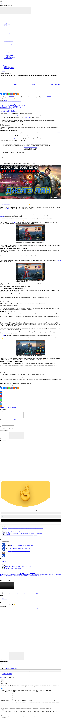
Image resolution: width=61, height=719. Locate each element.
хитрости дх (19, 575)
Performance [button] (3, 706)
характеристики (16, 575)
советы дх (6, 575)
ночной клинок (17, 574)
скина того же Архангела (12, 222)
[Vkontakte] (4, 94)
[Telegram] (12, 94)
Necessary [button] (2, 687)
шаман (25, 575)
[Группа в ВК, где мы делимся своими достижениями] (9, 456)
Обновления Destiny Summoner (9, 67)
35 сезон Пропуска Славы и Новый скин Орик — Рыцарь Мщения (32, 528)
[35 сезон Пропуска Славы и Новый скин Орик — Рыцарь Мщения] (11, 528)
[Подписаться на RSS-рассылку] (9, 478)
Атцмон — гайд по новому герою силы (15, 564)
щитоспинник (27, 575)
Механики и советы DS (9, 43)
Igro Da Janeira (2, 3)
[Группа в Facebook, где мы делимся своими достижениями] (9, 463)
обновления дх (30, 574)
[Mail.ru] (16, 94)
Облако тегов (4, 561)
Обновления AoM (7, 66)
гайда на (40, 201)
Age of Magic (6, 22)
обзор (20, 574)
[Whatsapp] (9, 94)
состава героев (28, 142)
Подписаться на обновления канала (7, 428)
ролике (4, 335)
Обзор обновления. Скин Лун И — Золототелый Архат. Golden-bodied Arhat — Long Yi (30, 533)
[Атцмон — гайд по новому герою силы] (5, 564)
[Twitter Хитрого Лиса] (9, 471)
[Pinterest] (7, 94)
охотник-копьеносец (49, 574)
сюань (7, 407)
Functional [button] (2, 704)
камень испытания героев (40, 573)
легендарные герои (3, 574)
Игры (3, 598)
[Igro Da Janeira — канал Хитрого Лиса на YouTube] (9, 619)
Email (1, 423)
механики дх (11, 574)
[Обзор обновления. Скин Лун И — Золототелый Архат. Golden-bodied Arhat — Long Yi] (9, 533)
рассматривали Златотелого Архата (6, 366)
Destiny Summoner (7, 23)
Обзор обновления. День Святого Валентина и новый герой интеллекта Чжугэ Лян (26, 531)
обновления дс (24, 574)
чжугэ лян (9, 407)
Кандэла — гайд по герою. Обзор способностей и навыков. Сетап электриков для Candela (22, 535)
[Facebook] (1, 94)
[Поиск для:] (4, 438)
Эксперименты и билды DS (10, 44)
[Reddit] (14, 94)
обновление (49, 96)
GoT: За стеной (6, 25)
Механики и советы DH (10, 55)
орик (46, 574)
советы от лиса (10, 575)
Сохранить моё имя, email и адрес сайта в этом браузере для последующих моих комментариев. (16, 426)
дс (27, 573)
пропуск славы (55, 574)
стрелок (13, 575)
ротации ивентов (6, 115)
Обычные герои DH (9, 56)
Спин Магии (8, 208)
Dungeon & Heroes (7, 24)
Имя (1, 421)
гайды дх (22, 573)
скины (5, 407)
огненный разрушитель (42, 574)
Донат (3, 69)
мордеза (14, 574)
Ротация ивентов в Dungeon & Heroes (14, 556)
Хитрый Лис (34, 84)
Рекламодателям (4, 599)
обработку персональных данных (19, 419)
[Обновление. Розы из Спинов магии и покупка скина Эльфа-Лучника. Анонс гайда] (9, 593)
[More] (18, 94)
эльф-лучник (13, 407)
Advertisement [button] (3, 712)
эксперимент (31, 575)
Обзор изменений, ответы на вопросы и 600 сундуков (23, 566)
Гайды (3, 597)
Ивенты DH (8, 53)
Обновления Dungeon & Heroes (9, 68)
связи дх (60, 574)
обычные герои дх (37, 574)
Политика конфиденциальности (7, 673)
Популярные (4, 560)
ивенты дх (2, 407)
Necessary (3, 688)
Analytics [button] (2, 709)
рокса (58, 574)
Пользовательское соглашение (7, 674)
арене (23, 143)
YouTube (14, 381)
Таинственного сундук (21, 115)
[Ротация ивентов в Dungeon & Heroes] (5, 568)
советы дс (4, 575)
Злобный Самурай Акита (18, 138)
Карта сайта (4, 600)
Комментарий (2, 418)
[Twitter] (6, 94)
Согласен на (9, 668)
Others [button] (2, 714)
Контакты (3, 71)
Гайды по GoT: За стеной (8, 58)
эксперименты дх (35, 575)
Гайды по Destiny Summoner (8, 41)
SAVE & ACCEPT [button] (4, 717)
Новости (3, 65)
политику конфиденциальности (42, 522)
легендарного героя (27, 117)
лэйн (7, 574)
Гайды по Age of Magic (7, 33)
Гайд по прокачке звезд (5, 204)
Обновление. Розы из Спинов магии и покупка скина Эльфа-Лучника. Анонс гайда (31, 593)
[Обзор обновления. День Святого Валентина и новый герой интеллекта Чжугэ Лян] (7, 531)
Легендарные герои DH (9, 54)
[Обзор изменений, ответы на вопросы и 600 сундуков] (8, 566)
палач (52, 574)
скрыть (5, 100)
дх (0, 407)
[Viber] (11, 94)
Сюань (59, 260)
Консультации (4, 70)
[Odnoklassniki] (2, 94)
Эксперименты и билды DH (10, 57)
